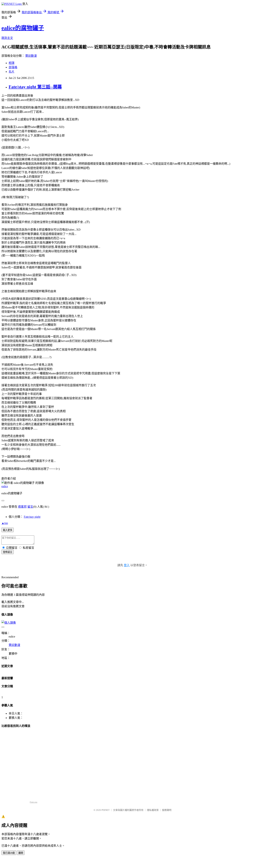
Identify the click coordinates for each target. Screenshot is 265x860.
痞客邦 (22, 506)
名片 (11, 71)
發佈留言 (7, 552)
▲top (4, 523)
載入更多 (7, 530)
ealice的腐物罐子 (22, 28)
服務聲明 (166, 810)
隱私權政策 (153, 810)
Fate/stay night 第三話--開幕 (35, 86)
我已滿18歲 (9, 853)
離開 (20, 853)
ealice (4, 486)
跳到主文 (7, 37)
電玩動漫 (31, 55)
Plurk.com (33, 802)
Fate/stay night (32, 516)
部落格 (13, 67)
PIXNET (105, 810)
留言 (30, 506)
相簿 (11, 62)
